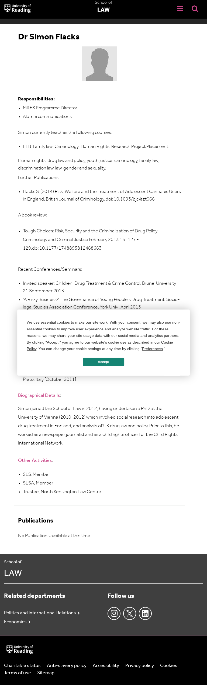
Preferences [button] (152, 349)
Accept (103, 362)
